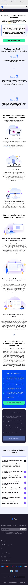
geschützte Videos (7, 146)
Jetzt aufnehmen (14, 438)
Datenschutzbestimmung (7, 4)
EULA (4, 577)
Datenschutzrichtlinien (7, 576)
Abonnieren (23, 529)
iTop (14, 519)
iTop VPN (3, 7)
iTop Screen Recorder (2, 10)
